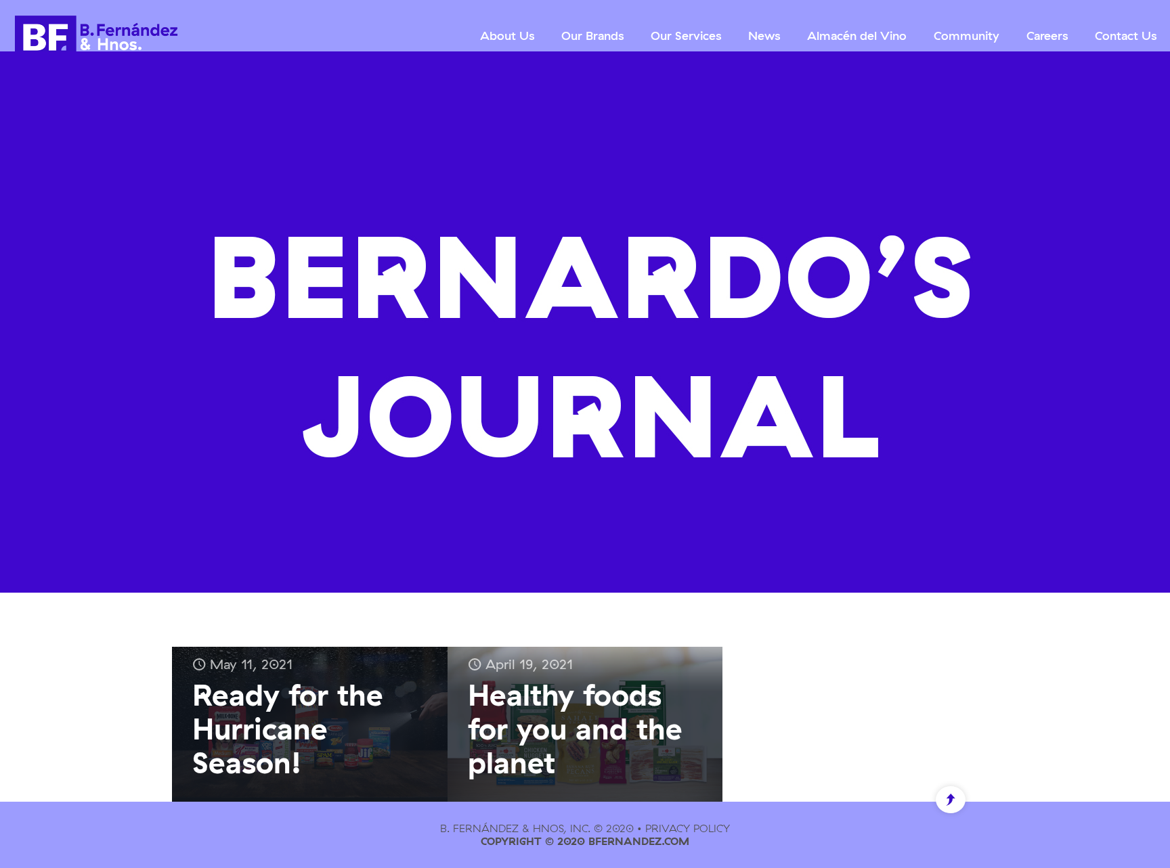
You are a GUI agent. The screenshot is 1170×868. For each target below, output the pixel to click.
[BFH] (96, 35)
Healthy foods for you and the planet (575, 728)
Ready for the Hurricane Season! (287, 728)
